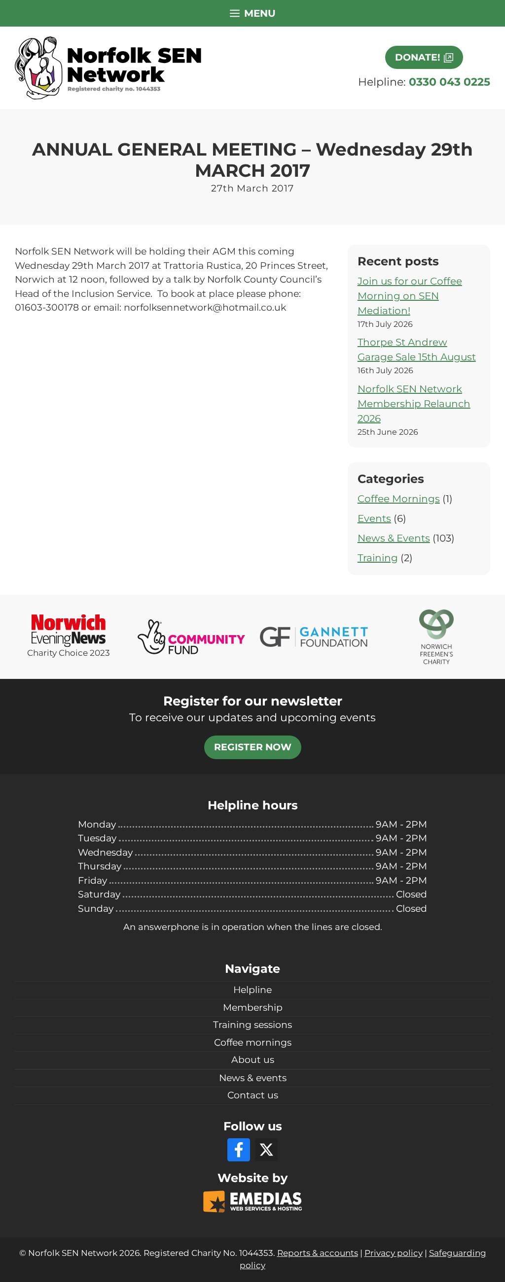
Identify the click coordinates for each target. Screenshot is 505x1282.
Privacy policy (393, 1253)
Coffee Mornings (399, 499)
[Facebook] (238, 1149)
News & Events (394, 538)
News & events (253, 1078)
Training (378, 558)
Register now (252, 747)
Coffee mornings (252, 1042)
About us (252, 1059)
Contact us (252, 1095)
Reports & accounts (317, 1253)
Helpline (252, 989)
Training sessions (252, 1024)
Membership (253, 1007)
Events (374, 518)
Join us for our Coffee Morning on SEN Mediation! (410, 296)
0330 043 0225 (449, 82)
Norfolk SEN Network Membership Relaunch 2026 (414, 403)
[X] (266, 1149)
